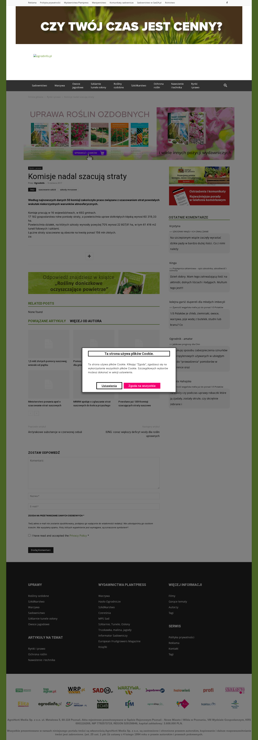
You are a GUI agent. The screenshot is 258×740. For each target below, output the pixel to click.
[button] (225, 85)
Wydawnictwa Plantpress (76, 2)
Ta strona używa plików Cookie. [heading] (129, 354)
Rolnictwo (170, 2)
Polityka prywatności (50, 2)
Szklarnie (98, 85)
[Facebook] (227, 2)
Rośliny (119, 85)
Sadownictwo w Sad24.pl (149, 2)
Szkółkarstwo (138, 85)
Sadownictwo (39, 85)
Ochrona (159, 85)
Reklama (32, 2)
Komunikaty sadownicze (122, 2)
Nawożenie (177, 85)
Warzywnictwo (99, 2)
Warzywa (60, 85)
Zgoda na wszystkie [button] (142, 386)
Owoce (77, 85)
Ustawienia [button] (109, 386)
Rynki (195, 85)
